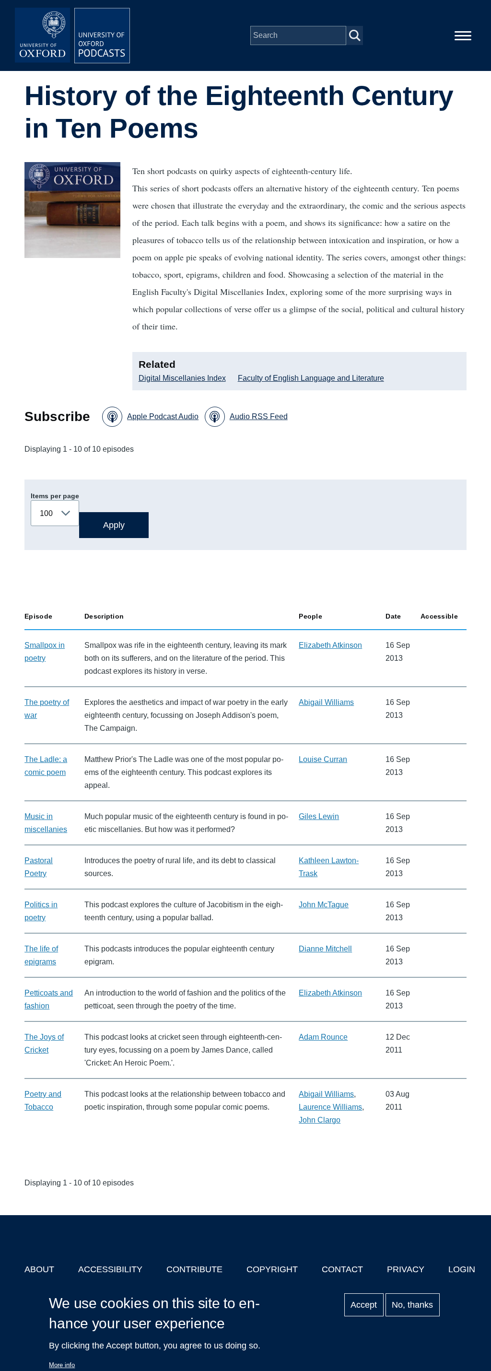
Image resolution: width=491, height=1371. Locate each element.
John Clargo (319, 1120)
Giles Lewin (319, 816)
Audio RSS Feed (259, 416)
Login (461, 1269)
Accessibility (110, 1269)
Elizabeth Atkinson (330, 645)
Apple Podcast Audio (163, 416)
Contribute (194, 1269)
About (39, 1269)
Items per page (55, 496)
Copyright (272, 1269)
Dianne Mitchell (325, 949)
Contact (342, 1269)
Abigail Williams (326, 702)
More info (62, 1365)
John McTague (324, 905)
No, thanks (412, 1305)
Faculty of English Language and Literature (311, 378)
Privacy (405, 1269)
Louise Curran (323, 759)
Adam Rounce (323, 1037)
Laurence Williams (330, 1107)
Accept (364, 1305)
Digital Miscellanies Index (182, 378)
